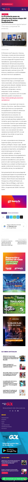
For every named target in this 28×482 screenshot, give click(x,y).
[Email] (21, 217)
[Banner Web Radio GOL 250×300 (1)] (14, 314)
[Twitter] (11, 217)
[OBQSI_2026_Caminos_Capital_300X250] (14, 272)
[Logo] (5, 9)
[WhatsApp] (14, 217)
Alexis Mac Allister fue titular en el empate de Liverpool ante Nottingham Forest (11, 374)
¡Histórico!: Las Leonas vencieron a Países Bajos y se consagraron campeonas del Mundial (11, 358)
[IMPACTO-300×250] (14, 293)
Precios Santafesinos (13, 213)
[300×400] (14, 347)
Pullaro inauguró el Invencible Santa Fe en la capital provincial (9, 366)
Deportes (4, 464)
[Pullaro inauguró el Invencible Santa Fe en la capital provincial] (22, 367)
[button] (14, 478)
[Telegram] (18, 217)
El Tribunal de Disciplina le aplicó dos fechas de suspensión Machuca (21, 242)
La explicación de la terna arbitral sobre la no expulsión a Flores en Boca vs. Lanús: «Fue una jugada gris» (10, 383)
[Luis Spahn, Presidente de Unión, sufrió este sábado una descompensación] (22, 393)
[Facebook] (7, 217)
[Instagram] (13, 411)
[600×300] (14, 209)
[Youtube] (18, 411)
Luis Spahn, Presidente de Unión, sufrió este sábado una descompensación (10, 391)
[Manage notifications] (25, 479)
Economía (5, 14)
